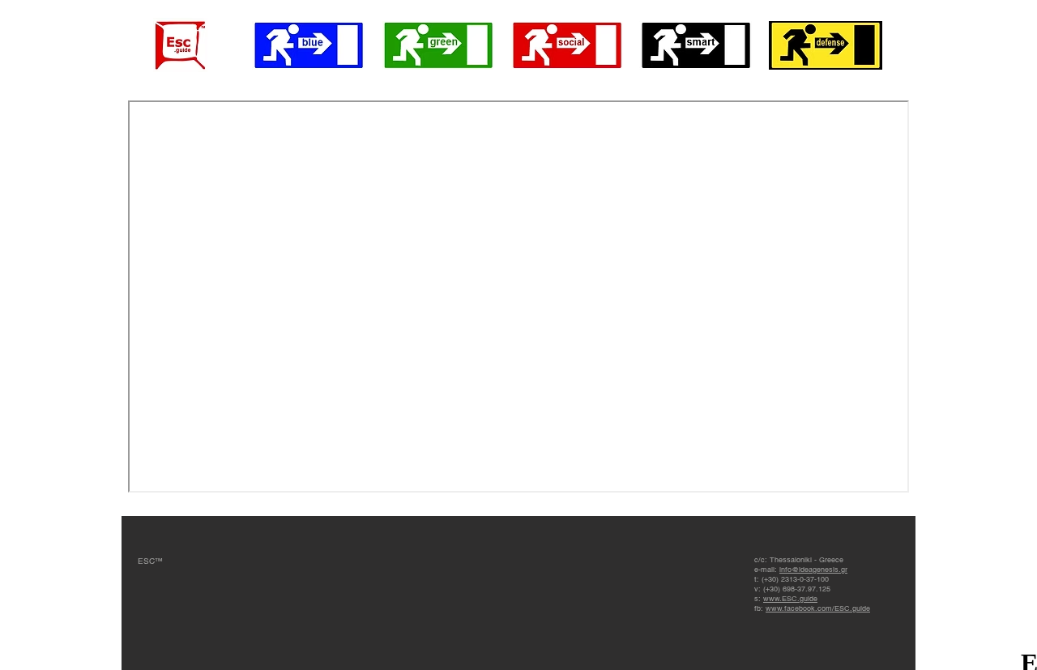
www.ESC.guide (790, 599)
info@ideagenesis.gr (813, 569)
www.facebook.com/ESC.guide (818, 608)
